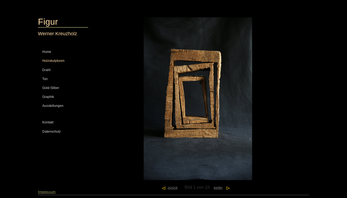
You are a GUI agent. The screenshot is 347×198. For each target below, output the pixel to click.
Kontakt (47, 122)
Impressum (47, 192)
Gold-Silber (50, 88)
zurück (173, 188)
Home (46, 52)
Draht (46, 70)
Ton (45, 79)
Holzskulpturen (53, 61)
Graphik (48, 97)
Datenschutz (51, 131)
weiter (218, 188)
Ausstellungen (52, 106)
